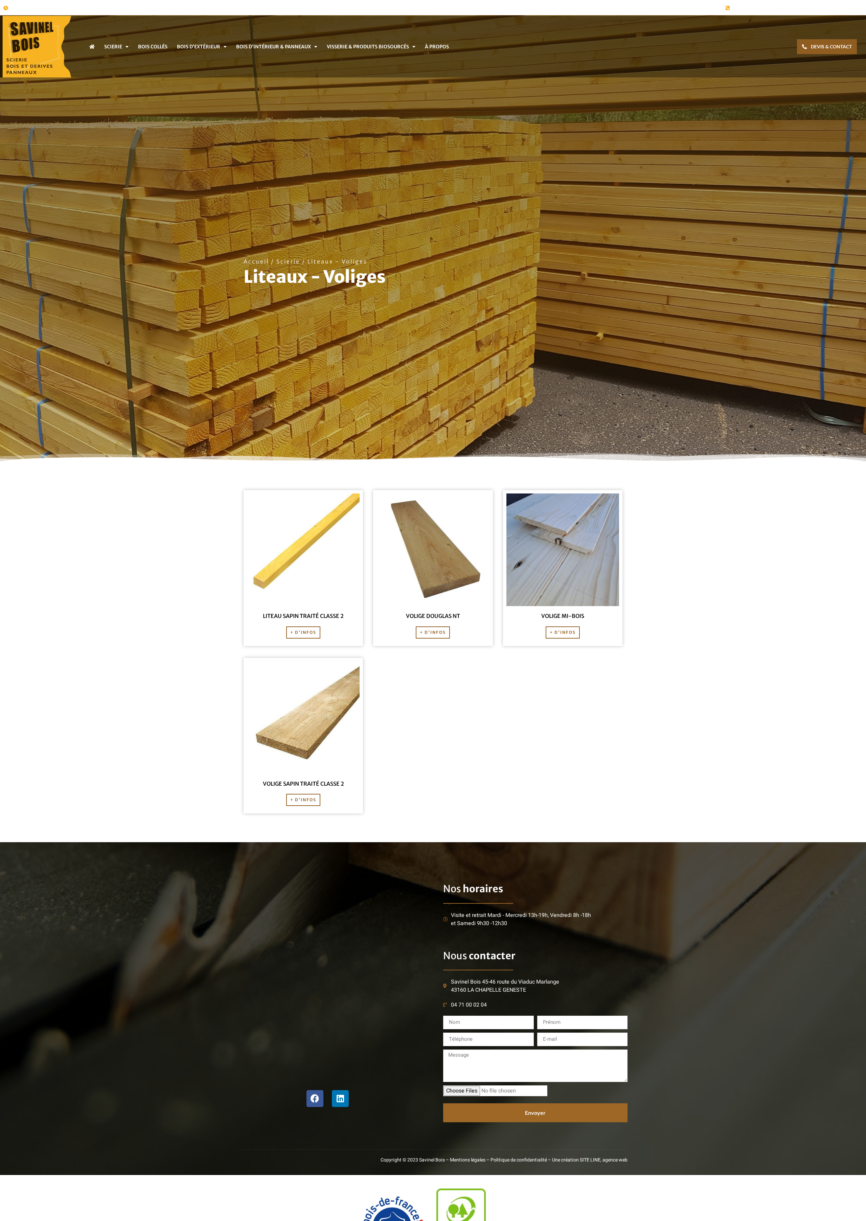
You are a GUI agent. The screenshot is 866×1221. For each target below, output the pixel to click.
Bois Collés (152, 47)
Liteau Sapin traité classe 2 (303, 616)
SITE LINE (590, 1160)
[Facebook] (314, 1098)
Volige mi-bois (562, 616)
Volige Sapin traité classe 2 (303, 783)
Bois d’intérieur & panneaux (273, 47)
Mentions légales (467, 1160)
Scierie (113, 47)
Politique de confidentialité (519, 1160)
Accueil (256, 261)
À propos (437, 47)
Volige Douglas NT (433, 616)
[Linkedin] (340, 1098)
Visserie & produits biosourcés (368, 47)
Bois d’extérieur (198, 47)
